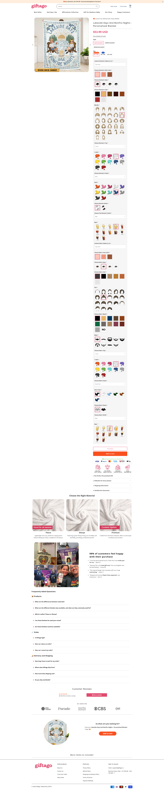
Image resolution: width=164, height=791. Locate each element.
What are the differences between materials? (49, 602)
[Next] (90, 45)
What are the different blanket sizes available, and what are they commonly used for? (63, 608)
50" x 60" (96, 54)
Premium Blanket (99, 47)
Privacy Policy (86, 768)
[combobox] (78, 6)
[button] (110, 61)
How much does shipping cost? (45, 673)
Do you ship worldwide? (42, 680)
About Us (59, 768)
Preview (110, 449)
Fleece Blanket (98, 43)
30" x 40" (103, 54)
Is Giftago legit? (40, 638)
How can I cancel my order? (44, 650)
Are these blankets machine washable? (47, 626)
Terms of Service (87, 777)
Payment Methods (88, 781)
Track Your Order (62, 774)
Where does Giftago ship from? (45, 667)
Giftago (38, 786)
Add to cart (107, 733)
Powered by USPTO (46, 786)
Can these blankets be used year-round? (48, 620)
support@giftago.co (118, 768)
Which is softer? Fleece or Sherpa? (46, 614)
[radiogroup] (110, 74)
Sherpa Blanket (110, 43)
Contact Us (60, 771)
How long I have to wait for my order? (47, 661)
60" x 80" (109, 54)
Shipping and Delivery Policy (91, 774)
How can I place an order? (43, 644)
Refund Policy (87, 771)
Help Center (60, 777)
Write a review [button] (97, 695)
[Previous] (33, 45)
